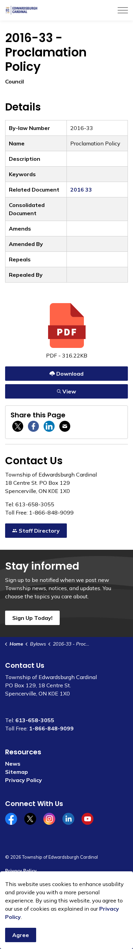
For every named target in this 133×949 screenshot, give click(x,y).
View (45, 390)
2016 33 (81, 189)
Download (45, 372)
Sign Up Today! (32, 617)
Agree (20, 935)
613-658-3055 (34, 720)
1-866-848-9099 (51, 728)
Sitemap (16, 771)
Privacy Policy (23, 780)
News (12, 763)
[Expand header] (123, 10)
